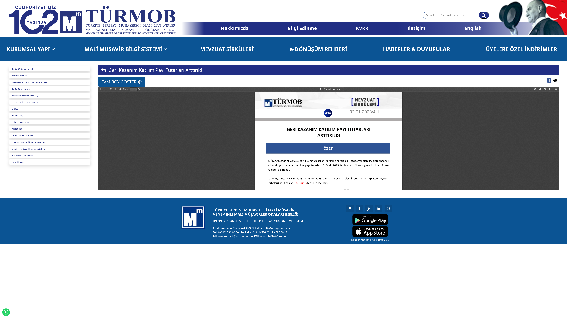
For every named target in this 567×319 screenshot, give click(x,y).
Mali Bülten (17, 128)
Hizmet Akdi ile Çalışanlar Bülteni (26, 102)
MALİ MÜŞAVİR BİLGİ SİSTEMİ (123, 49)
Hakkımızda (235, 28)
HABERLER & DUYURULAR (416, 49)
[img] (103, 70)
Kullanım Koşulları (360, 239)
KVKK (362, 28)
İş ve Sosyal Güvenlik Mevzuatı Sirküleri (29, 149)
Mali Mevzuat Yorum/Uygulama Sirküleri (29, 82)
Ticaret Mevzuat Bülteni (22, 155)
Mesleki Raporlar (19, 162)
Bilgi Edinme (302, 28)
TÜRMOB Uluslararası (21, 89)
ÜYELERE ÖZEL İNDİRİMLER (521, 49)
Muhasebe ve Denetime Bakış (25, 95)
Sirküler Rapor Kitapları (22, 122)
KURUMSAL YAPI (29, 49)
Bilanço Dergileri (19, 115)
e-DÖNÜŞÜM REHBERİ (318, 49)
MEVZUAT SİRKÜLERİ (227, 49)
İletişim (416, 28)
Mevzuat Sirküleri (19, 75)
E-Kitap (15, 109)
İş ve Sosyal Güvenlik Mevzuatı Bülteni (28, 142)
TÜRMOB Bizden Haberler (23, 69)
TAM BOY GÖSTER (120, 82)
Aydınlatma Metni (380, 239)
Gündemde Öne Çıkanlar (23, 135)
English (473, 28)
